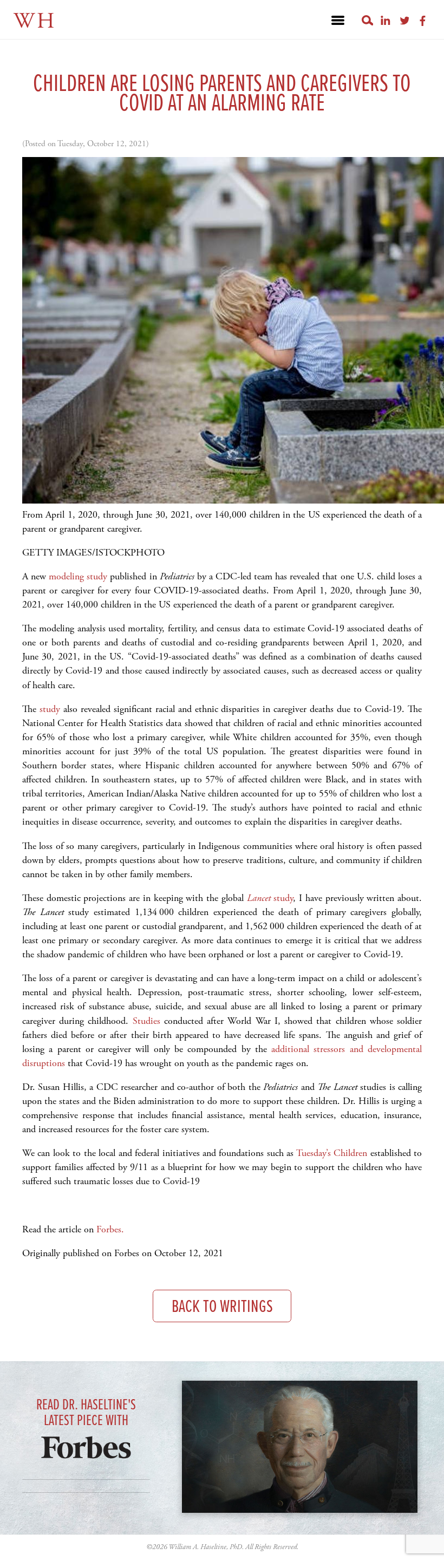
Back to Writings (222, 1307)
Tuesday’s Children (333, 1153)
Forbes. (110, 1229)
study (50, 709)
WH (35, 21)
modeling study (78, 576)
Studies (146, 1021)
